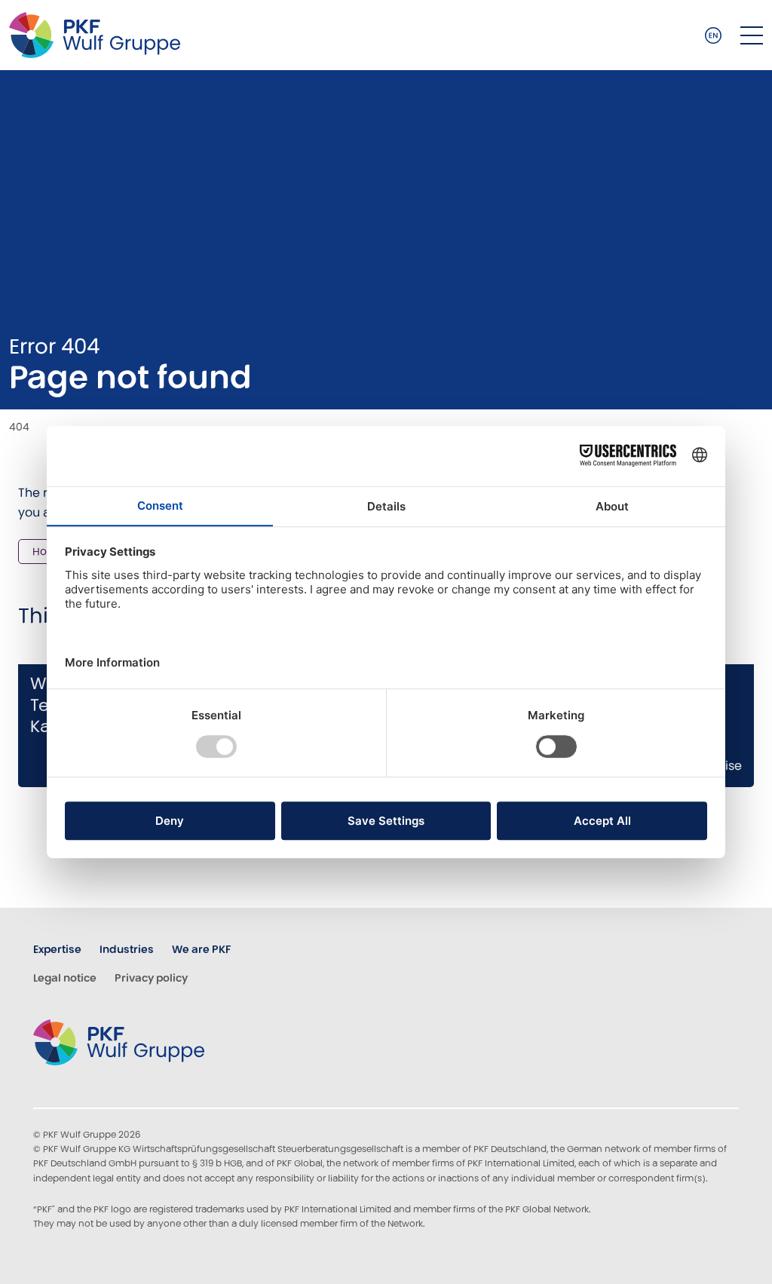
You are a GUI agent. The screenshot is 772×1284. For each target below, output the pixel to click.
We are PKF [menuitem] (201, 949)
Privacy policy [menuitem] (151, 977)
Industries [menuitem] (127, 949)
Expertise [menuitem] (57, 949)
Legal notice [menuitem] (64, 977)
